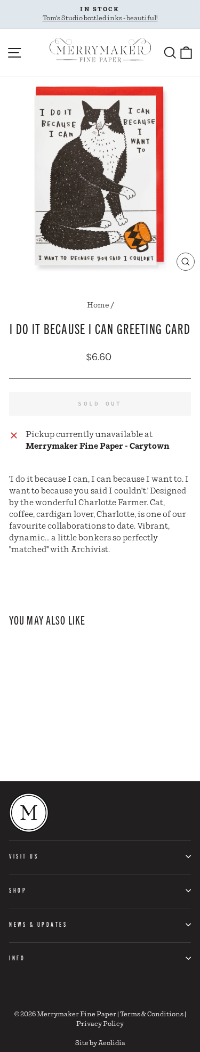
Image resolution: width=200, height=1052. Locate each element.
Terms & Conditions (151, 1014)
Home (98, 305)
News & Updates (38, 924)
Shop (18, 890)
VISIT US (23, 856)
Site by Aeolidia (100, 1043)
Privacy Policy (100, 1024)
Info (17, 957)
